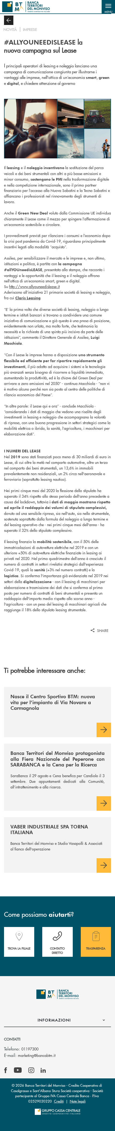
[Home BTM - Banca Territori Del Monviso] (26, 6)
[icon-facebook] (5, 1070)
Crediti (59, 1101)
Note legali (78, 1101)
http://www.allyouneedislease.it (34, 286)
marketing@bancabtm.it (36, 1055)
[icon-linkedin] (43, 1070)
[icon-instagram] (31, 1070)
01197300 (30, 1049)
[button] (108, 6)
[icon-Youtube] (18, 1070)
